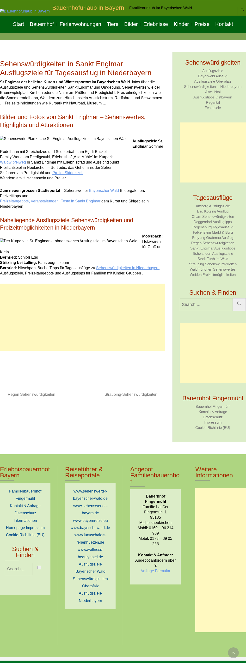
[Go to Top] (233, 652)
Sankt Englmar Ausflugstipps (212, 248)
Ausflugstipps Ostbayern (212, 97)
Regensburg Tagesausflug (212, 227)
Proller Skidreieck (67, 173)
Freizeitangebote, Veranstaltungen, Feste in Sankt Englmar (50, 201)
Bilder (131, 24)
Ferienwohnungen (80, 24)
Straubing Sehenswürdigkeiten (213, 264)
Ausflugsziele (212, 71)
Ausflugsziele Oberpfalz (212, 81)
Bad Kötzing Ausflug (212, 211)
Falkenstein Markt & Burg (213, 232)
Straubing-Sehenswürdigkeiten (133, 394)
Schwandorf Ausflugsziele (213, 253)
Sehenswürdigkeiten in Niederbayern (128, 268)
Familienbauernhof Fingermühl (25, 494)
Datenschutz (213, 417)
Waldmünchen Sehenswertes (213, 269)
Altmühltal (213, 92)
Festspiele (213, 108)
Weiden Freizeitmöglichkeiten (213, 275)
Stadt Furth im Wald (212, 259)
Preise (202, 24)
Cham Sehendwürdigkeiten (213, 216)
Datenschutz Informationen (25, 516)
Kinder (181, 24)
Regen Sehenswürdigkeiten (29, 394)
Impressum (213, 422)
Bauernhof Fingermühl (213, 406)
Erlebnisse (155, 24)
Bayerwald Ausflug (212, 76)
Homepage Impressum (25, 528)
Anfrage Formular (155, 571)
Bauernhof (42, 24)
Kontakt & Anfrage (213, 412)
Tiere (112, 24)
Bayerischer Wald (104, 191)
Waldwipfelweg (13, 162)
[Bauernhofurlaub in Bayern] (26, 11)
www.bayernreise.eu (90, 520)
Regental (213, 102)
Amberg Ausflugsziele (213, 206)
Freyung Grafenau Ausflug (212, 238)
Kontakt (224, 24)
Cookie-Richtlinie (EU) (212, 428)
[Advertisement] (82, 317)
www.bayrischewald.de (90, 528)
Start (18, 24)
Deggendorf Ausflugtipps (213, 222)
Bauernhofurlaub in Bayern (88, 7)
